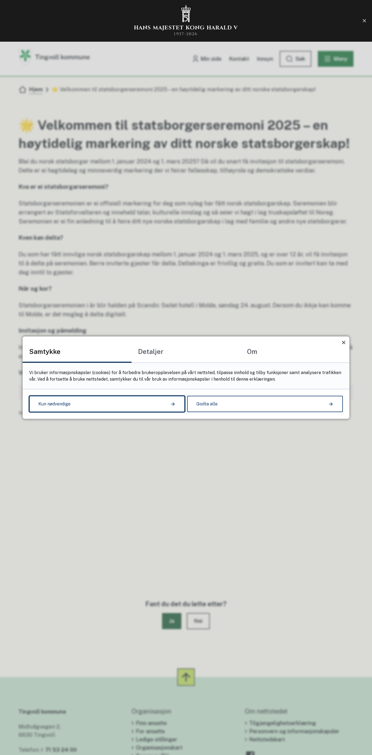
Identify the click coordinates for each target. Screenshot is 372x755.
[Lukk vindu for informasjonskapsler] (343, 342)
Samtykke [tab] (44, 351)
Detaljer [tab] (150, 351)
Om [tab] (252, 351)
